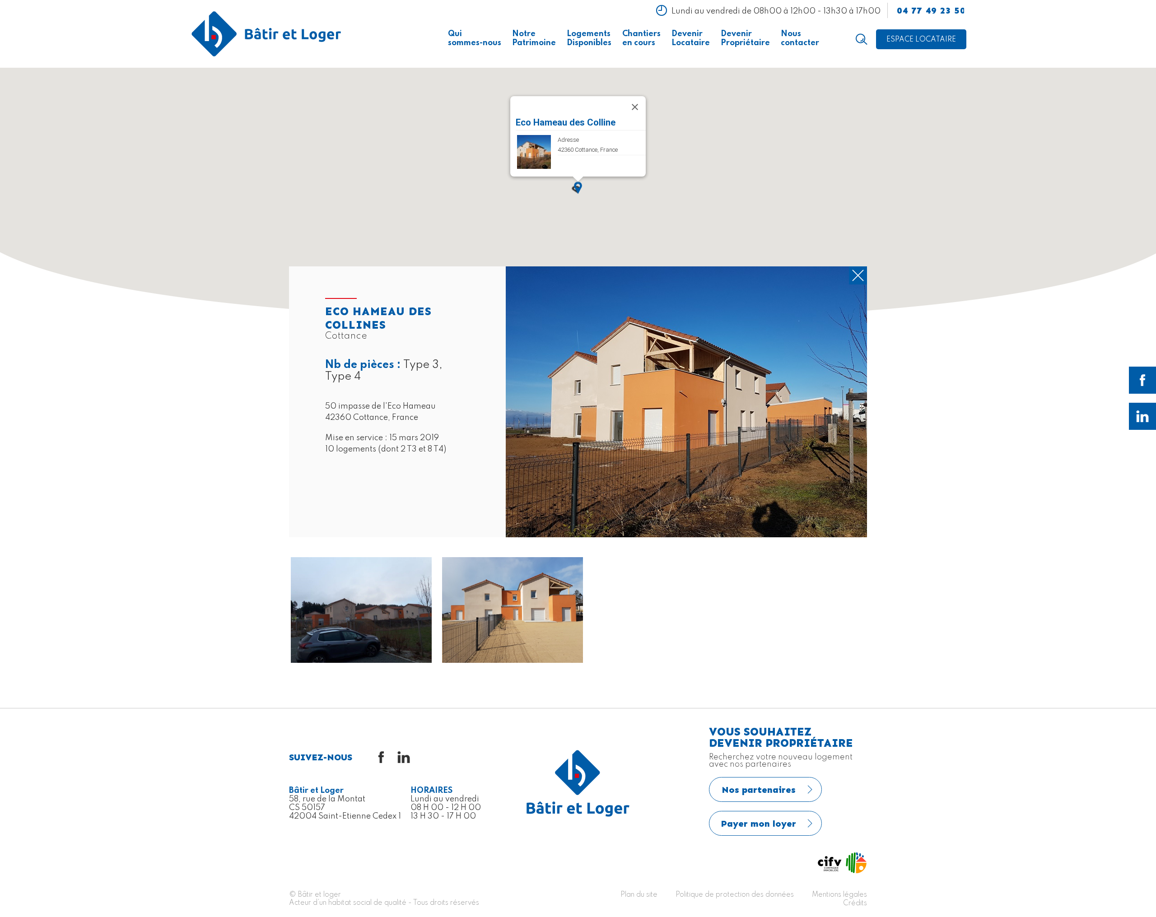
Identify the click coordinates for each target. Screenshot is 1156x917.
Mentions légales (839, 894)
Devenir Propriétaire (745, 38)
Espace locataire (921, 39)
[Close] (635, 107)
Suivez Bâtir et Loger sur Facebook (1142, 380)
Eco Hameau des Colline (565, 122)
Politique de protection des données (735, 894)
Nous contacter (800, 38)
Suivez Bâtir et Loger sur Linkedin (1142, 416)
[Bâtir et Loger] (266, 34)
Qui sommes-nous (474, 38)
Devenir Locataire (690, 38)
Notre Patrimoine (534, 38)
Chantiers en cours (641, 38)
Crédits (855, 903)
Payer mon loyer (758, 823)
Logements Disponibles (589, 38)
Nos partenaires (759, 789)
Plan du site (638, 894)
